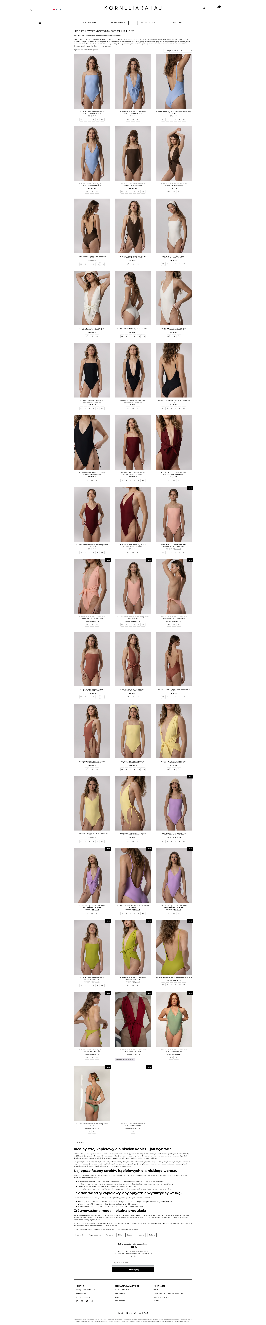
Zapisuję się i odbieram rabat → (113, 666)
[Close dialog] (171, 641)
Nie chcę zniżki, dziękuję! (112, 672)
